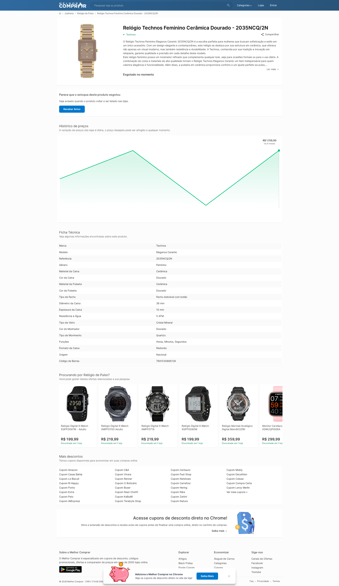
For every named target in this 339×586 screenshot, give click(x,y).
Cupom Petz (66, 496)
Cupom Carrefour (181, 483)
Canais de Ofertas (261, 558)
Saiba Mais (207, 576)
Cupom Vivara (123, 474)
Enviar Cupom (187, 567)
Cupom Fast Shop (181, 474)
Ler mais (271, 69)
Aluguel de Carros (224, 558)
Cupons (218, 567)
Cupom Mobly (235, 469)
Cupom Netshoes (181, 478)
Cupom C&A (122, 469)
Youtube (256, 571)
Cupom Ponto (67, 487)
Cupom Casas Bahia (70, 474)
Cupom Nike (178, 491)
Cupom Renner (123, 478)
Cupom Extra (66, 491)
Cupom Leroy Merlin (238, 487)
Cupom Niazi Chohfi (126, 491)
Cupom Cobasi (235, 478)
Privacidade (263, 581)
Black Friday (186, 563)
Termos (276, 581)
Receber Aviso (72, 109)
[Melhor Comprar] (73, 5)
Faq (251, 581)
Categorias (220, 563)
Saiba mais (218, 530)
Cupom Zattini (179, 496)
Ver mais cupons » (237, 491)
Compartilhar (272, 34)
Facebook (257, 563)
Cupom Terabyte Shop (128, 501)
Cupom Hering (179, 487)
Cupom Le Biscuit (69, 478)
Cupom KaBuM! (124, 496)
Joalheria (69, 13)
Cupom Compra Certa (239, 483)
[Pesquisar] (228, 5)
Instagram (257, 567)
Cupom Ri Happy (69, 483)
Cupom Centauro (180, 469)
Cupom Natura (179, 501)
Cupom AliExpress (69, 501)
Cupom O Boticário (126, 483)
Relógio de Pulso (85, 13)
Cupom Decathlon (237, 474)
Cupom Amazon (68, 469)
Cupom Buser (122, 487)
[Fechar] (230, 576)
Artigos (183, 558)
